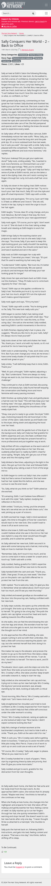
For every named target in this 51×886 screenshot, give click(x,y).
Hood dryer (6, 61)
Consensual (23, 55)
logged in (20, 867)
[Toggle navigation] (46, 5)
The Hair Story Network (9, 33)
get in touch (40, 21)
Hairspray (38, 58)
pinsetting (16, 61)
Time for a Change (35, 55)
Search (33, 14)
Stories (21, 33)
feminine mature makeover (23, 58)
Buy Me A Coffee (10, 26)
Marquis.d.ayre (27, 50)
